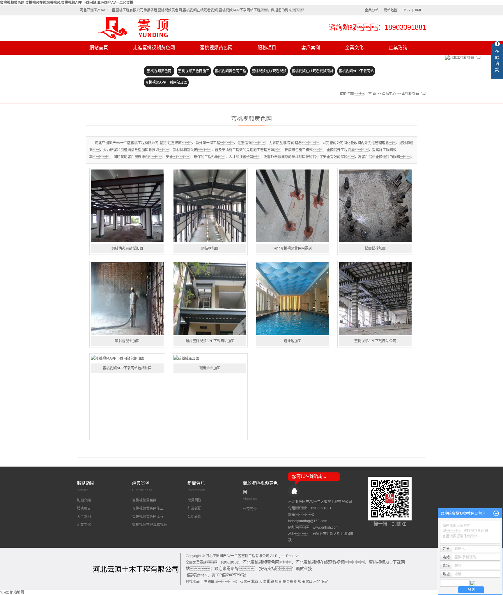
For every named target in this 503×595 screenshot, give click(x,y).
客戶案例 (310, 47)
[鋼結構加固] (209, 206)
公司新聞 (194, 517)
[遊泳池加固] (292, 298)
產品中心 (389, 94)
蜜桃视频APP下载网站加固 (166, 82)
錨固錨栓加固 (375, 248)
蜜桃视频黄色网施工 (194, 71)
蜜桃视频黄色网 (216, 47)
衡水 (297, 582)
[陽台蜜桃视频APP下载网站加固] (209, 298)
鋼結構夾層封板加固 (127, 248)
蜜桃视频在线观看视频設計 (313, 71)
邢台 (278, 582)
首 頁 (372, 94)
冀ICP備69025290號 (228, 575)
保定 (324, 582)
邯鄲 (270, 582)
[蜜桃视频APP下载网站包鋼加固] (127, 358)
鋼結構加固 (210, 248)
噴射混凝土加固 (127, 341)
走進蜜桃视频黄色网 (154, 47)
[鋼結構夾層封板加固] (127, 206)
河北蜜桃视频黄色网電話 (292, 248)
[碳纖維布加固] (209, 358)
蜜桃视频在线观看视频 (269, 71)
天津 (262, 582)
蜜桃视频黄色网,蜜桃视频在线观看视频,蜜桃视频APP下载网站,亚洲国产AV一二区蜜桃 (66, 3)
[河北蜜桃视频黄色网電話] (292, 206)
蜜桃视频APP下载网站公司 (375, 341)
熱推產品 (193, 582)
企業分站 (372, 10)
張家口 (307, 582)
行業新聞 (194, 508)
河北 (316, 582)
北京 (254, 582)
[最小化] (496, 513)
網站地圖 (391, 10)
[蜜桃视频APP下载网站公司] (375, 298)
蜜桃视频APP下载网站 (356, 71)
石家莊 (245, 582)
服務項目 (267, 47)
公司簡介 (250, 509)
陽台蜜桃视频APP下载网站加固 (209, 341)
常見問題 (194, 500)
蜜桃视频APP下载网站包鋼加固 (127, 368)
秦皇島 (288, 582)
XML (418, 10)
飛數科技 (304, 568)
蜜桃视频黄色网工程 (230, 71)
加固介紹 (84, 500)
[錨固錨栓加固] (375, 206)
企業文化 (354, 47)
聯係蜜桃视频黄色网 (110, 61)
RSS (406, 10)
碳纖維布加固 (209, 368)
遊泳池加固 (292, 341)
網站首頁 (98, 47)
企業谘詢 (398, 47)
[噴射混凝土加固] (127, 298)
